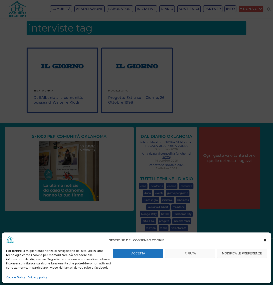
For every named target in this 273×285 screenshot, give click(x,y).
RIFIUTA (190, 253)
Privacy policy (38, 277)
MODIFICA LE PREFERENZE (242, 253)
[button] (265, 240)
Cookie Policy (16, 277)
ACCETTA (138, 253)
